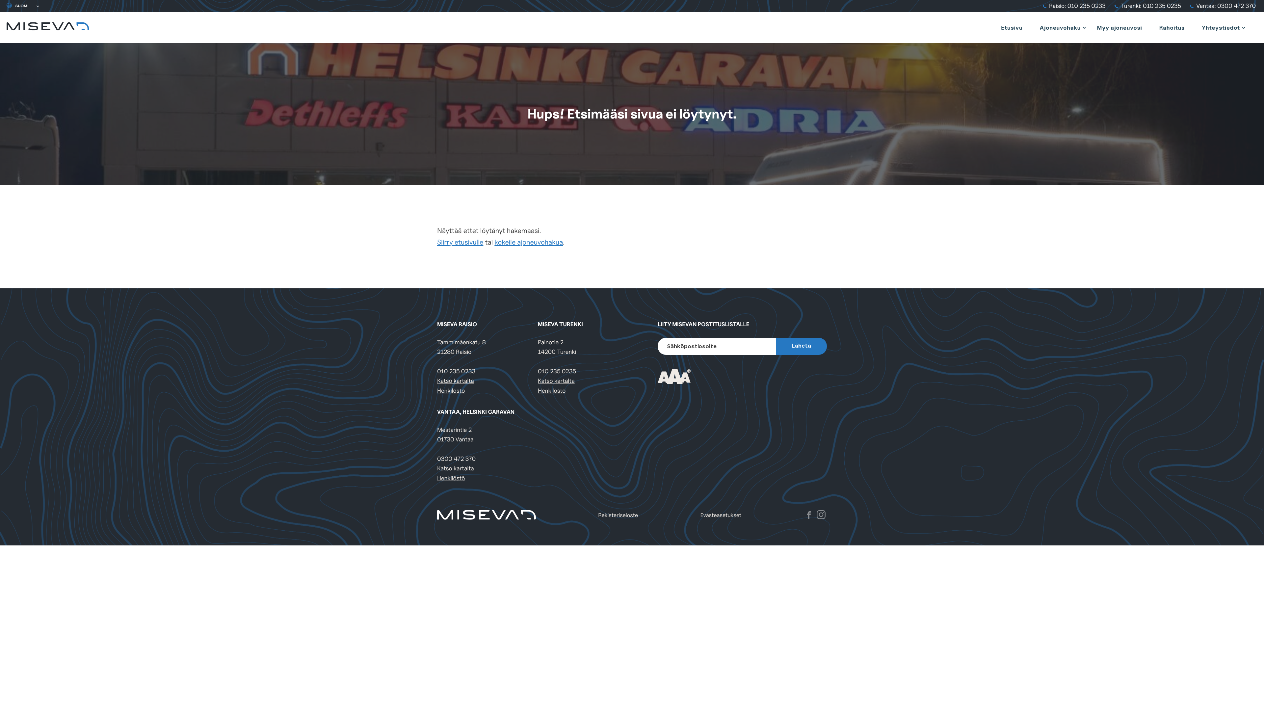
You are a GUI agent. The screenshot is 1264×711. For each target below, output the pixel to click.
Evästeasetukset (721, 515)
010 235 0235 (557, 371)
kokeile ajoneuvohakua (528, 242)
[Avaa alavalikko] (1084, 27)
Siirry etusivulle (460, 242)
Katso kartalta (455, 381)
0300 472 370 (456, 459)
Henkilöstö (451, 390)
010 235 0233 (456, 371)
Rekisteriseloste (618, 515)
